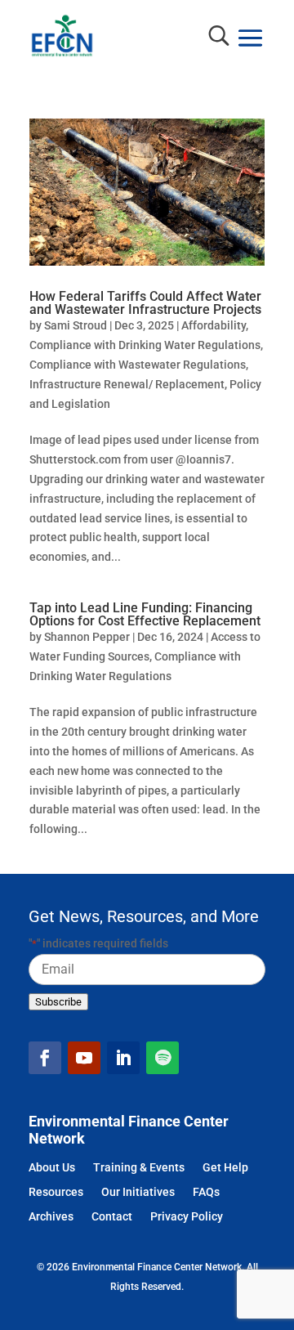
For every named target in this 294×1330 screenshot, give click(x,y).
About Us (52, 1168)
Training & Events (139, 1168)
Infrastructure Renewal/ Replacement (127, 384)
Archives (51, 1217)
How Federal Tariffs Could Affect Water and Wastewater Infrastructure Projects (145, 303)
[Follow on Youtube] (84, 1057)
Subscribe (58, 1002)
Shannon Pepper (87, 636)
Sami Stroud (75, 325)
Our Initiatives (138, 1193)
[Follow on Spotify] (162, 1057)
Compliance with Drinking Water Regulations (145, 345)
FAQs (206, 1193)
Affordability (213, 325)
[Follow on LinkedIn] (123, 1057)
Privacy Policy (186, 1217)
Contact (111, 1217)
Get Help (225, 1168)
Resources (56, 1193)
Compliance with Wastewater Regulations (137, 364)
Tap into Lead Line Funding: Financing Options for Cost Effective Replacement (145, 615)
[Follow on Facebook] (45, 1057)
